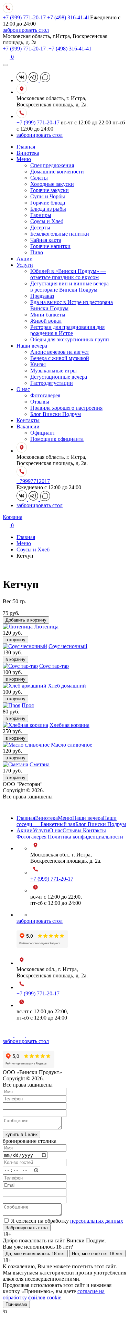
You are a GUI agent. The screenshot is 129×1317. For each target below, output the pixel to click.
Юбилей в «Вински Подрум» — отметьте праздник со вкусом (68, 274)
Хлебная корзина (69, 725)
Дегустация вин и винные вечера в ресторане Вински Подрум (69, 287)
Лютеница (46, 626)
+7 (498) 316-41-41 (68, 17)
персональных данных (96, 1221)
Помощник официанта (57, 439)
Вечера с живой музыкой (59, 358)
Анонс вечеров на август (59, 352)
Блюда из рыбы (48, 209)
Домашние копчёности (57, 171)
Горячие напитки (50, 246)
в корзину (15, 639)
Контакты (28, 420)
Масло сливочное (71, 745)
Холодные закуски (52, 184)
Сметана (40, 764)
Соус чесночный (68, 646)
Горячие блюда (47, 203)
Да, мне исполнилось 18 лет (35, 1253)
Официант (42, 433)
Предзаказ (42, 296)
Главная (26, 147)
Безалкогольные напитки (59, 234)
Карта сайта (17, 806)
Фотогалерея (45, 395)
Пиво (36, 252)
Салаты (39, 178)
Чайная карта (45, 240)
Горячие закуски (49, 190)
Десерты (40, 227)
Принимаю (16, 1304)
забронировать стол (26, 30)
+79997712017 (33, 481)
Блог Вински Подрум (55, 414)
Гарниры (40, 215)
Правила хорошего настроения (66, 408)
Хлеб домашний (67, 686)
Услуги (25, 265)
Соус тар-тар (54, 666)
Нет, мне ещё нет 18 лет (97, 1253)
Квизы (38, 364)
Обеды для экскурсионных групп (69, 339)
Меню (24, 159)
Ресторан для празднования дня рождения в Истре (67, 330)
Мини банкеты (47, 315)
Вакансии (28, 426)
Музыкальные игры (53, 370)
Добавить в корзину (26, 620)
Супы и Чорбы (47, 196)
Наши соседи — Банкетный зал (67, 821)
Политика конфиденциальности (85, 837)
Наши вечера (32, 346)
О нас (23, 389)
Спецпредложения (52, 165)
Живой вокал (46, 321)
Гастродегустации (51, 383)
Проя (28, 705)
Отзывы (39, 402)
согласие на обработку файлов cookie (54, 1294)
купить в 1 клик (21, 1134)
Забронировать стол (27, 1227)
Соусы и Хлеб (46, 221)
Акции (25, 259)
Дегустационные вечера (58, 377)
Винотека (28, 153)
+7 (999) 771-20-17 (24, 17)
